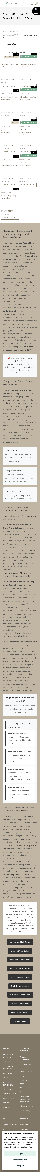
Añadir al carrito (9, 86)
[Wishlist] (28, 3)
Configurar (20, 1166)
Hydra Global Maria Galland (20, 968)
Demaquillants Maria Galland (20, 942)
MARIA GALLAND (16, 32)
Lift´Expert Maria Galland (20, 1004)
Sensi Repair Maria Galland (20, 960)
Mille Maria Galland (20, 1021)
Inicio (5, 32)
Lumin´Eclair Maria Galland (20, 995)
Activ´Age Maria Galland (20, 1012)
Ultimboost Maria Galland (20, 951)
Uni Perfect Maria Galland (20, 977)
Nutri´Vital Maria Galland (20, 986)
